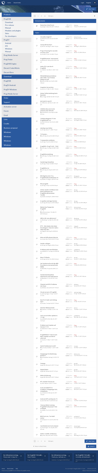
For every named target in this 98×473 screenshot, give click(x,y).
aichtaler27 (44, 419)
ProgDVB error (44, 168)
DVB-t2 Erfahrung (45, 375)
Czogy (44, 96)
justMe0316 (45, 251)
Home (9, 3)
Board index (17, 3)
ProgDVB (7, 19)
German (6, 8)
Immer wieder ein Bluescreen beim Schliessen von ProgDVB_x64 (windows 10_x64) (49, 192)
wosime (44, 340)
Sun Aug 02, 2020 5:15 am (80, 120)
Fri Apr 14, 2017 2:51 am (80, 301)
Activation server (10, 107)
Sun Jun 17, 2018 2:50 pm (80, 259)
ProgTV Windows (10, 90)
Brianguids (76, 176)
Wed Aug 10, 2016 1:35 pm (80, 435)
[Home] (3, 2)
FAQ (17, 468)
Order (6, 98)
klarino (45, 309)
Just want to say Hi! (46, 101)
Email (6, 115)
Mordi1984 (45, 81)
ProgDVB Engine (10, 64)
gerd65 (43, 365)
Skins (7, 33)
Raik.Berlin (44, 60)
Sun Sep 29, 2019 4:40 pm (80, 169)
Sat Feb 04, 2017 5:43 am (80, 371)
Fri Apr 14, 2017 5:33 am (80, 293)
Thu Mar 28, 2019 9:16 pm (80, 208)
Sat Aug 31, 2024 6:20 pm (80, 46)
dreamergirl (45, 427)
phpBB (10, 470)
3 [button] (41, 16)
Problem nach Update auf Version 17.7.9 (48, 326)
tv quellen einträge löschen (48, 201)
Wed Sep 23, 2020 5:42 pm (80, 110)
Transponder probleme (47, 140)
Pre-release (9, 25)
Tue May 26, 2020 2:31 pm (80, 155)
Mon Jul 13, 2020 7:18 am (80, 129)
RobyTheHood (45, 122)
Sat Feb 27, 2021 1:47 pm (80, 102)
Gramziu (94, 470)
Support (7, 102)
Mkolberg (44, 220)
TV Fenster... (44, 134)
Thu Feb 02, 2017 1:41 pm (80, 377)
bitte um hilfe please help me (49, 237)
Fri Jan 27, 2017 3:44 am (80, 383)
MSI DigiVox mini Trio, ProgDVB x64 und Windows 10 (49, 177)
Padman (76, 25)
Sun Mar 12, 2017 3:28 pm (80, 347)
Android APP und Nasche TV (48, 399)
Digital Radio (44, 369)
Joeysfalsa (45, 357)
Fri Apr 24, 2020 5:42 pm (80, 163)
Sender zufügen (45, 243)
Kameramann (46, 212)
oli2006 (43, 410)
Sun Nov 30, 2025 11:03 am (80, 38)
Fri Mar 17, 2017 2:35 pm (80, 326)
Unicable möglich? (46, 37)
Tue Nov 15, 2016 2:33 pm (80, 400)
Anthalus (44, 287)
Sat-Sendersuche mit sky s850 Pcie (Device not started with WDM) (49, 265)
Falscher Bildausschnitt (47, 308)
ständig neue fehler (46, 128)
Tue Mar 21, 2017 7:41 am (80, 309)
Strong (43, 129)
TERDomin (44, 103)
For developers (10, 36)
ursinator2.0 (45, 393)
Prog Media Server (11, 55)
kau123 (43, 46)
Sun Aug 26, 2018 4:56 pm (80, 245)
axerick (44, 89)
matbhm (44, 70)
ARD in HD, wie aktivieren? (48, 218)
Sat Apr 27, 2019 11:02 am (80, 185)
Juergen (44, 26)
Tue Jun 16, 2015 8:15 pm (80, 26)
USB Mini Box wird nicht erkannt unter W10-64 (47, 110)
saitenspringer (45, 293)
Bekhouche (77, 354)
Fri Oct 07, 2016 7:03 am (80, 418)
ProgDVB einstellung (46, 154)
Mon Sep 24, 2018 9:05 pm (80, 227)
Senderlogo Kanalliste (47, 162)
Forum (6, 111)
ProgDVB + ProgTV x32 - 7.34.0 (49, 146)
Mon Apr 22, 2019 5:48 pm (80, 202)
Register (88, 3)
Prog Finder (8, 60)
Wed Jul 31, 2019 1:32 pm (80, 177)
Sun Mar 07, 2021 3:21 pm (80, 95)
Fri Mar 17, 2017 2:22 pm (80, 336)
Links (6, 119)
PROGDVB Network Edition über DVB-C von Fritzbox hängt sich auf (48, 77)
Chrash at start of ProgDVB (48, 292)
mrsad (43, 239)
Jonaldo (44, 179)
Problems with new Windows (49, 249)
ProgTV (6, 40)
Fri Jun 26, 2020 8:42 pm (80, 141)
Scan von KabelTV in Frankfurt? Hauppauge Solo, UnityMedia (49, 389)
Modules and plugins (13, 31)
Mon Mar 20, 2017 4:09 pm (80, 317)
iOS (6, 46)
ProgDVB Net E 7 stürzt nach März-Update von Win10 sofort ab (48, 336)
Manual (8, 28)
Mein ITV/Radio (45, 257)
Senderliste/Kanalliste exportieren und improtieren (49, 275)
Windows (8, 49)
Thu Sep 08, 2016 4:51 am (80, 427)
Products (7, 15)
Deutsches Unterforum (47, 25)
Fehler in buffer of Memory (48, 434)
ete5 (43, 383)
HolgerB (44, 231)
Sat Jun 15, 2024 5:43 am (80, 52)
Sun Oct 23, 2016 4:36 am (80, 406)
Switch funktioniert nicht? (48, 346)
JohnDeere (46, 112)
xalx (43, 400)
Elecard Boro (9, 72)
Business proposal (10, 128)
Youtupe (42, 363)
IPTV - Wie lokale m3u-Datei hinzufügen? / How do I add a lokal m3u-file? (49, 227)
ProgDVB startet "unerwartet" (49, 58)
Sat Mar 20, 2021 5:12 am (80, 77)
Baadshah (44, 278)
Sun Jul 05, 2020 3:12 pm (80, 135)
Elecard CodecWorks (12, 68)
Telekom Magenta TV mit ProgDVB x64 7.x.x (48, 119)
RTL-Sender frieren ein (47, 381)
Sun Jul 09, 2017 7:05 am (80, 286)
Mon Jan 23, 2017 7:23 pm (80, 389)
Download (9, 22)
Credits (6, 124)
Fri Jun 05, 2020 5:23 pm (80, 148)
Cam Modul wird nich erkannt (49, 426)
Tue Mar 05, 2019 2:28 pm (80, 220)
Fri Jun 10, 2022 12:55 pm (80, 60)
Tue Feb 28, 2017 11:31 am (80, 355)
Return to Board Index (40, 446)
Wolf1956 (44, 268)
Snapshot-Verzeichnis (46, 87)
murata (44, 54)
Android (8, 43)
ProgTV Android (10, 85)
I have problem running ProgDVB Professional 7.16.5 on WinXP (48, 406)
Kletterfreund (45, 38)
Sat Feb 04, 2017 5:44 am (80, 365)
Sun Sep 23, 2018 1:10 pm (80, 239)
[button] (45, 16)
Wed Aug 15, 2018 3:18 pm (80, 251)
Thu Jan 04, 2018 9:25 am (80, 265)
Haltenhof (44, 328)
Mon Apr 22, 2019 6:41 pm (80, 191)
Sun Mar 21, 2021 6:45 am (80, 68)
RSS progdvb (44, 184)
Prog (75, 45)
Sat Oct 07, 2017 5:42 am (80, 276)
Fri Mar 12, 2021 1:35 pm (80, 89)
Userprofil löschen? (46, 45)
